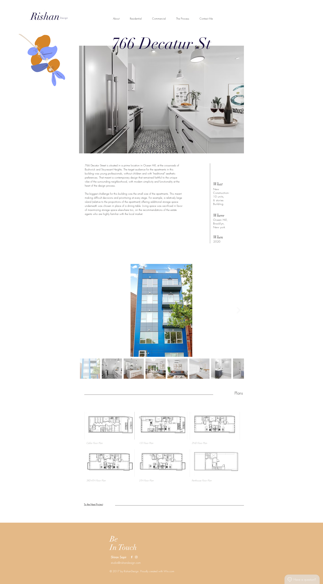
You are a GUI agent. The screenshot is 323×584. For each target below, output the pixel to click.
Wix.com (169, 571)
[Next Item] (239, 310)
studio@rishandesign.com (126, 563)
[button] (109, 429)
